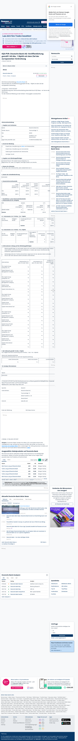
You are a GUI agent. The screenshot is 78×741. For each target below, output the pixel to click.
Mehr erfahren (11, 46)
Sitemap (3, 724)
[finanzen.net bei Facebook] (43, 720)
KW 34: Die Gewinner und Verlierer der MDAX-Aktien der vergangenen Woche (61, 126)
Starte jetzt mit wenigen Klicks (10, 446)
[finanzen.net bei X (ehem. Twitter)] (43, 723)
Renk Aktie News (61, 703)
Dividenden (64, 591)
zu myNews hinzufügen (8, 544)
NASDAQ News (61, 697)
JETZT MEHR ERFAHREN (55, 687)
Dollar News (12, 699)
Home (3, 29)
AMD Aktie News (27, 707)
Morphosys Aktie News (59, 707)
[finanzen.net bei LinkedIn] (40, 726)
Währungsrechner (54, 721)
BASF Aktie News (15, 700)
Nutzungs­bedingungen (31, 724)
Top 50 (53, 589)
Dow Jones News (52, 697)
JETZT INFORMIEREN (17, 687)
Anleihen (45, 26)
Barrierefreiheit (29, 729)
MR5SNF (15, 479)
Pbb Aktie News (24, 713)
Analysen (13, 76)
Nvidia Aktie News (49, 699)
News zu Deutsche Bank (26, 29)
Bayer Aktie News (24, 700)
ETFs (22, 26)
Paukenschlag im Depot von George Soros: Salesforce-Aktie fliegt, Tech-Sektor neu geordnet (60, 134)
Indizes (13, 26)
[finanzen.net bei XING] (43, 726)
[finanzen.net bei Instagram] (40, 720)
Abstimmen (62, 635)
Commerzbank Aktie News (64, 702)
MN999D (3, 479)
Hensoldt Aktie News (19, 703)
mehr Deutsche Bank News (9, 542)
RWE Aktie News (51, 703)
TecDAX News (43, 697)
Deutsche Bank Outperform (18, 591)
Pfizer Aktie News (19, 708)
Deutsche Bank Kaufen (16, 594)
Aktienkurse (54, 583)
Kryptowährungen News (29, 699)
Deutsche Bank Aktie (15, 29)
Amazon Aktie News (35, 700)
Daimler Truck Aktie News (48, 710)
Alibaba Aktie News (20, 711)
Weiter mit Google (61, 24)
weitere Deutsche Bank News (59, 211)
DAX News (29, 697)
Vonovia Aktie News (17, 707)
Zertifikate (29, 26)
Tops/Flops (64, 589)
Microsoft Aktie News (17, 702)
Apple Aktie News (51, 702)
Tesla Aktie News (5, 700)
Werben (15, 721)
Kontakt (3, 719)
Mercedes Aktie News (64, 705)
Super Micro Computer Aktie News (10, 713)
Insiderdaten (54, 591)
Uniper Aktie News (37, 707)
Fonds (18, 26)
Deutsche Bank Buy (16, 586)
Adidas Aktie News (27, 710)
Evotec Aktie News (47, 707)
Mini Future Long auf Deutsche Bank (11, 466)
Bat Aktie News (41, 711)
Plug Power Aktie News (7, 703)
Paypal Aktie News (41, 703)
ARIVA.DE (38, 739)
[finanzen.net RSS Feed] (43, 729)
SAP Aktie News (27, 702)
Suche (62, 62)
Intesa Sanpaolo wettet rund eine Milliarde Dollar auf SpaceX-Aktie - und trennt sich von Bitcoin (61, 138)
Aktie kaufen (41, 76)
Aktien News (11, 697)
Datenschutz (28, 721)
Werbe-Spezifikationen (19, 723)
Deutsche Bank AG (7, 73)
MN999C (11, 479)
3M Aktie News (43, 713)
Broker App (52, 723)
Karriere (3, 721)
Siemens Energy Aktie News (49, 700)
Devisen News (4, 699)
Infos (28, 447)
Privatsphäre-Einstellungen (28, 727)
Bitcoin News (40, 699)
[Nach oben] (71, 739)
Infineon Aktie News (30, 703)
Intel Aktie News (29, 708)
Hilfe (14, 719)
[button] (47, 22)
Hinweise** (32, 479)
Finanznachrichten (20, 697)
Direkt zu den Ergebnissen (58, 638)
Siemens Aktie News (62, 708)
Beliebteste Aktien (66, 583)
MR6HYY (7, 479)
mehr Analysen (6, 597)
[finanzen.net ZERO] (26, 46)
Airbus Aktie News (18, 705)
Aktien (3, 26)
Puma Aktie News (16, 710)
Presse (2, 723)
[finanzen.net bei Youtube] (40, 723)
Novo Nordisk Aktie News (7, 708)
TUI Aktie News (60, 700)
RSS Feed (43, 542)
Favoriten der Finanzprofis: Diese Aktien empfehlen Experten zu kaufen (61, 130)
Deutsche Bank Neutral (17, 584)
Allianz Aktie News (5, 702)
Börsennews (4, 697)
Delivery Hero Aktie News (7, 711)
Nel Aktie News (37, 710)
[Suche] (39, 22)
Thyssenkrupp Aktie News (50, 705)
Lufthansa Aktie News (6, 705)
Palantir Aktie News (39, 708)
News (8, 26)
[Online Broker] (6, 23)
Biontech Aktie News (38, 705)
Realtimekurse (55, 586)
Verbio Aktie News (33, 713)
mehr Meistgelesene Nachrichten (60, 141)
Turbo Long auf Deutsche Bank (10, 468)
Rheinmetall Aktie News (61, 699)
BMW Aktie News (50, 711)
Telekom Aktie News (31, 711)
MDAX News (36, 697)
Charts (4, 76)
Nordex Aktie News (6, 707)
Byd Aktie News (28, 705)
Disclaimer (28, 723)
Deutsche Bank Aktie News (39, 702)
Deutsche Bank (21, 82)
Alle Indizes (64, 586)
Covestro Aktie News (50, 708)
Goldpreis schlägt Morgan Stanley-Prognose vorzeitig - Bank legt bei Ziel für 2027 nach (61, 122)
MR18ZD (45, 478)
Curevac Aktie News (6, 710)
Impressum (28, 719)
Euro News (19, 699)
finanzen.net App (53, 719)
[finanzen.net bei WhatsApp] (40, 729)
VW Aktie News (51, 713)
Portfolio (53, 594)
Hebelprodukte (37, 26)
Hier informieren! (55, 650)
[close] (71, 6)
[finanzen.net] (6, 21)
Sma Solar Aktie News (61, 710)
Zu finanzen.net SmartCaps (62, 504)
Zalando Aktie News (61, 711)
